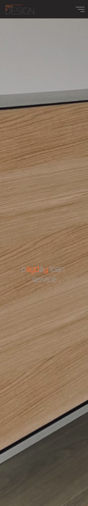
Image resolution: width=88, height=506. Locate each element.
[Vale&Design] (19, 9)
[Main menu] (80, 9)
